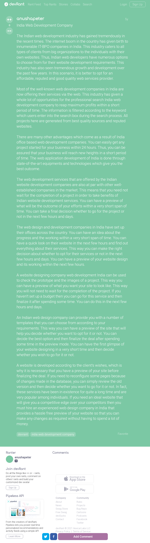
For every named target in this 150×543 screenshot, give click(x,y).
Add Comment (83, 536)
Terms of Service (82, 531)
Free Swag (61, 512)
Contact (60, 519)
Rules (79, 502)
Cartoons (81, 512)
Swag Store (62, 508)
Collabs (75, 4)
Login (123, 4)
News (59, 505)
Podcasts (82, 515)
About (59, 502)
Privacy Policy (63, 531)
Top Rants (50, 4)
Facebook (82, 519)
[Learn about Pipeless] (25, 509)
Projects (81, 505)
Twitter (80, 522)
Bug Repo (82, 508)
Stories (63, 4)
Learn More (14, 536)
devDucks (61, 515)
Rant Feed (34, 4)
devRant (60, 528)
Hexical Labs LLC (81, 528)
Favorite (123, 434)
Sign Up (138, 4)
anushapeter (30, 18)
